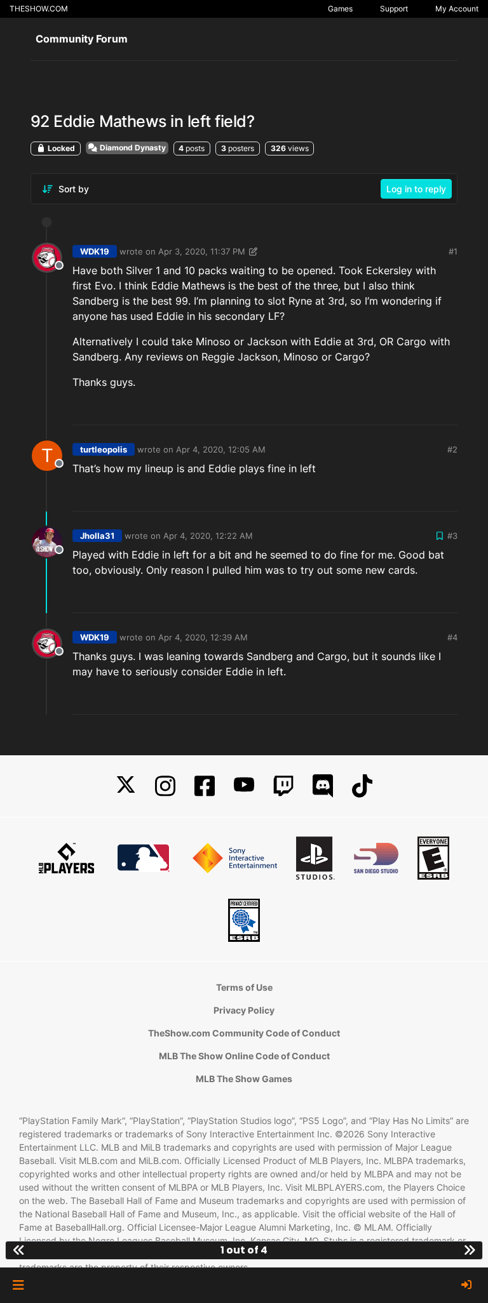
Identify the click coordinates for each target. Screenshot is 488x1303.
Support (394, 8)
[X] (126, 786)
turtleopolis (103, 449)
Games (340, 8)
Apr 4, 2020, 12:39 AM (203, 637)
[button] (18, 1285)
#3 (452, 536)
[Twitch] (283, 786)
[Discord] (323, 786)
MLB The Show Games (244, 1078)
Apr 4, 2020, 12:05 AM (221, 449)
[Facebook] (204, 786)
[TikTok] (362, 786)
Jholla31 (97, 536)
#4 (452, 637)
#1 (453, 251)
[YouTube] (244, 786)
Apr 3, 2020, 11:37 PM (201, 251)
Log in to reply (416, 188)
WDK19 (94, 251)
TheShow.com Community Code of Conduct (244, 1033)
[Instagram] (165, 786)
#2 (452, 449)
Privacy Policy (244, 1010)
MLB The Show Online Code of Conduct (244, 1055)
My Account (456, 8)
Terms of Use (244, 987)
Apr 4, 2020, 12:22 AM (208, 536)
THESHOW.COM (39, 8)
